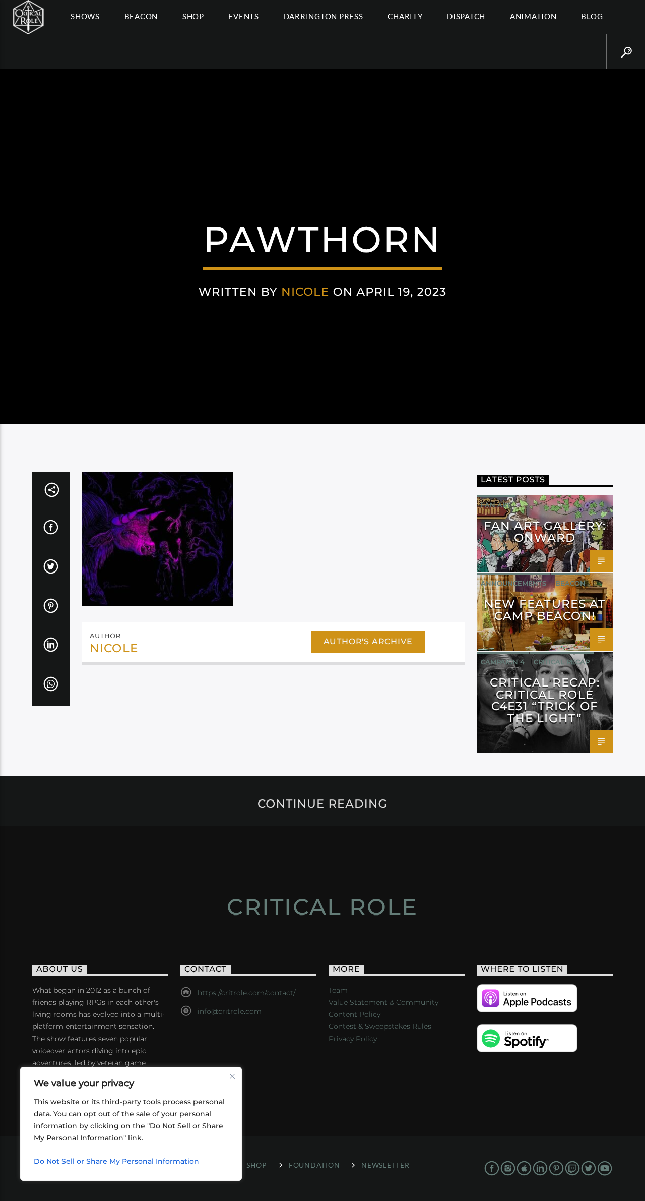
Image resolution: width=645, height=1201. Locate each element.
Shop (193, 16)
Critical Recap (562, 662)
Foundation (314, 1165)
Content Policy (354, 1014)
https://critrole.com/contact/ (246, 992)
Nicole (305, 291)
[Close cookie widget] (232, 1076)
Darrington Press (323, 16)
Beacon (141, 16)
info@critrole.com (230, 1011)
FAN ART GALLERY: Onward (545, 532)
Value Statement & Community (383, 1002)
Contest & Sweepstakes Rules (380, 1026)
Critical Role (322, 907)
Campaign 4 (503, 662)
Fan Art (496, 505)
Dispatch (466, 16)
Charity (405, 16)
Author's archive (368, 641)
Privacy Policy (353, 1038)
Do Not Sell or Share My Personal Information (116, 1161)
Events (243, 16)
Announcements (513, 583)
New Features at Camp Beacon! (545, 610)
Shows (85, 16)
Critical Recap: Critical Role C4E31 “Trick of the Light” (545, 700)
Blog (592, 16)
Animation (533, 16)
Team (338, 990)
